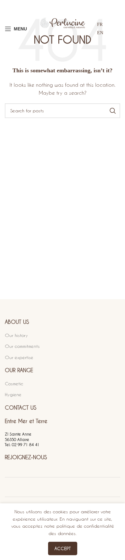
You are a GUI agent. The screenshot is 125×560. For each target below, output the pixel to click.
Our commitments (22, 346)
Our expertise (19, 357)
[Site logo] (62, 28)
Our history (16, 335)
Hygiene (13, 394)
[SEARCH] (112, 110)
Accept (62, 548)
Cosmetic (14, 383)
